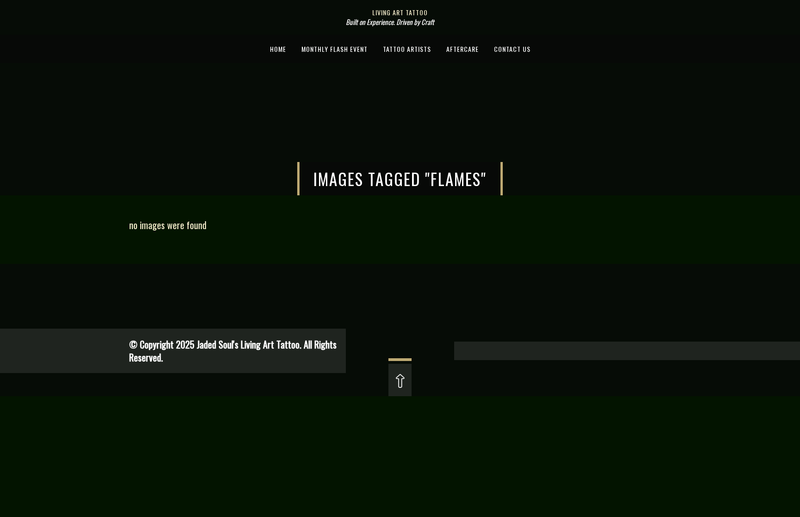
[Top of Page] (400, 384)
